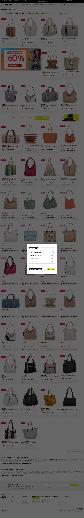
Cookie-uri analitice (35, 258)
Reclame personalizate (36, 265)
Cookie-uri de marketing (36, 255)
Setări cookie (33, 248)
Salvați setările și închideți (35, 269)
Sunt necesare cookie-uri (37, 252)
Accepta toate (50, 269)
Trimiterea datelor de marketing (38, 262)
